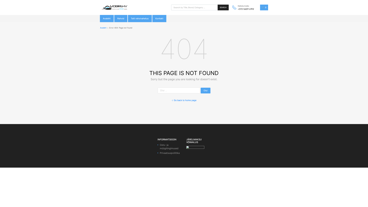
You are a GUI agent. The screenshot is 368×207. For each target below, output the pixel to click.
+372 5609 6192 (245, 9)
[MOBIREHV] (114, 7)
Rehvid (120, 18)
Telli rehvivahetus (140, 18)
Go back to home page (185, 100)
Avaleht (107, 18)
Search (223, 7)
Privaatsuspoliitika (170, 153)
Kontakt (159, 18)
